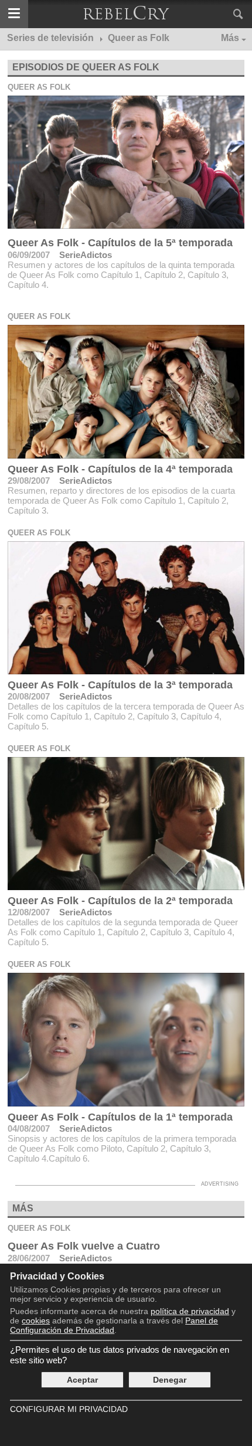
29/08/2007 (29, 481)
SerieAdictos (85, 255)
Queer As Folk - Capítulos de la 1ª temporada (120, 1117)
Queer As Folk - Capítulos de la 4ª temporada (120, 469)
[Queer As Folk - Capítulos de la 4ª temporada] (126, 391)
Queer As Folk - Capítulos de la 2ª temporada (120, 901)
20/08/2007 (29, 696)
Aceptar (82, 1379)
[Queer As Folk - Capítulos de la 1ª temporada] (126, 1039)
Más (230, 38)
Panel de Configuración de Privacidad (114, 1325)
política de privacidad (190, 1311)
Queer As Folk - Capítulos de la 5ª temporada (120, 243)
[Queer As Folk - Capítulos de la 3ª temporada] (126, 607)
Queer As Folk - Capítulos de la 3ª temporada (120, 685)
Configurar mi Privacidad (69, 1409)
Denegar (169, 1379)
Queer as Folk (39, 87)
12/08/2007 (29, 912)
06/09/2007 (29, 255)
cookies (36, 1320)
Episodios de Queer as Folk (85, 67)
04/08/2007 (29, 1128)
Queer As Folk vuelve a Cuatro (84, 1246)
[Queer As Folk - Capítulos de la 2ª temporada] (126, 823)
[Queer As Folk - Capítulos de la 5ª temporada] (126, 162)
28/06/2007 (29, 1258)
